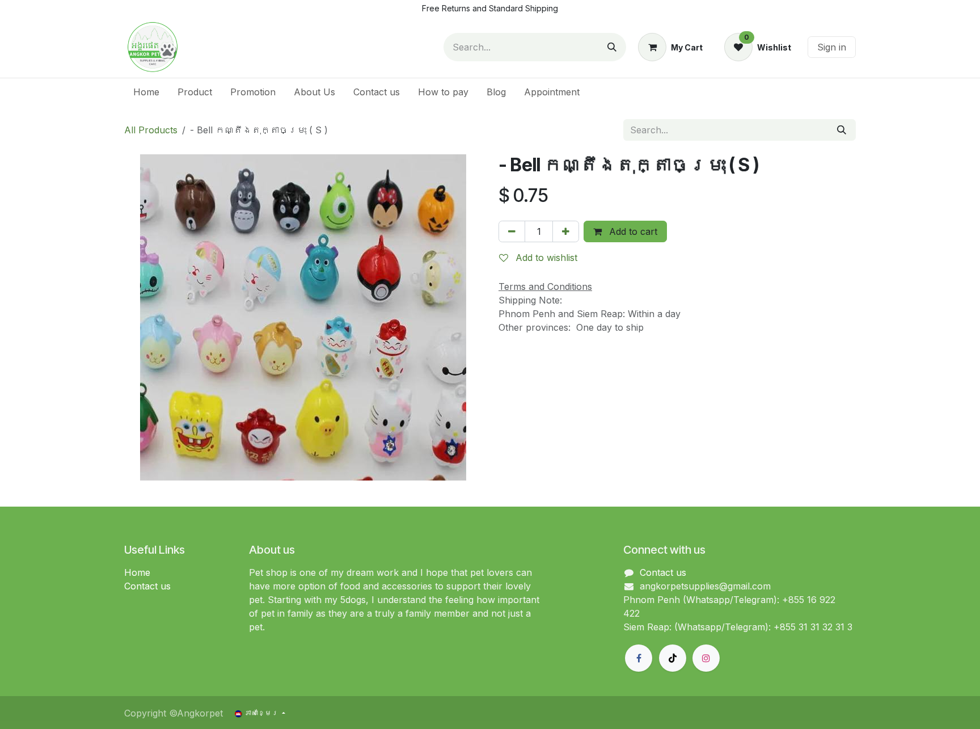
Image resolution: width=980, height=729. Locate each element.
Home (137, 572)
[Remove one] (512, 231)
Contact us (147, 586)
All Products (151, 130)
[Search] (612, 47)
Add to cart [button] (631, 231)
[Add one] (565, 231)
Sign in (831, 47)
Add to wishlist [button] (545, 257)
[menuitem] (146, 92)
